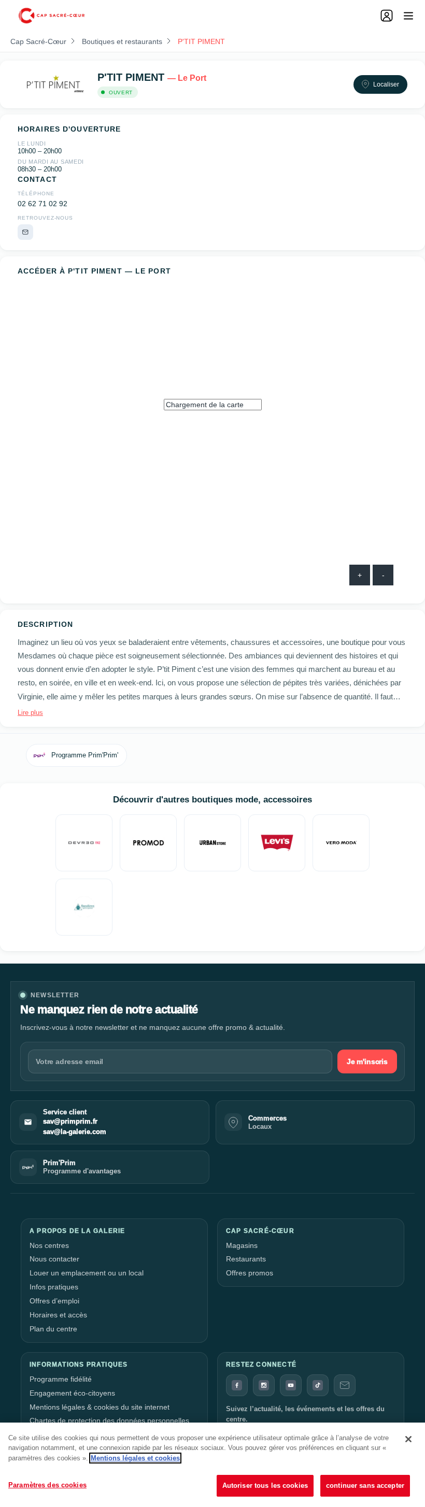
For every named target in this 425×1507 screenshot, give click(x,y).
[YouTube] (291, 1385)
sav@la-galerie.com (74, 1132)
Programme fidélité (61, 1379)
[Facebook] (237, 1385)
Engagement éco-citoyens (72, 1393)
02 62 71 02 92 (42, 204)
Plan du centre (53, 1329)
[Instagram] (264, 1385)
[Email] (25, 232)
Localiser (386, 84)
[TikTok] (318, 1385)
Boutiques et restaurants (122, 41)
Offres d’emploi (54, 1301)
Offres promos (249, 1273)
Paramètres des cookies (47, 1485)
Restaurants (246, 1259)
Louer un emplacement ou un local (87, 1273)
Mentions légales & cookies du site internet (99, 1407)
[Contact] (345, 1385)
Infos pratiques (54, 1287)
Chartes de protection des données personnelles (109, 1420)
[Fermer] (408, 1439)
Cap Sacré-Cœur (38, 41)
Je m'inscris (367, 1061)
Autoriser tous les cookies (265, 1485)
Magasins (242, 1245)
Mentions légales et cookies (135, 1458)
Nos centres (49, 1245)
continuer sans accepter (365, 1485)
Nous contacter (54, 1259)
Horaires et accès (58, 1315)
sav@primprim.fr (70, 1121)
